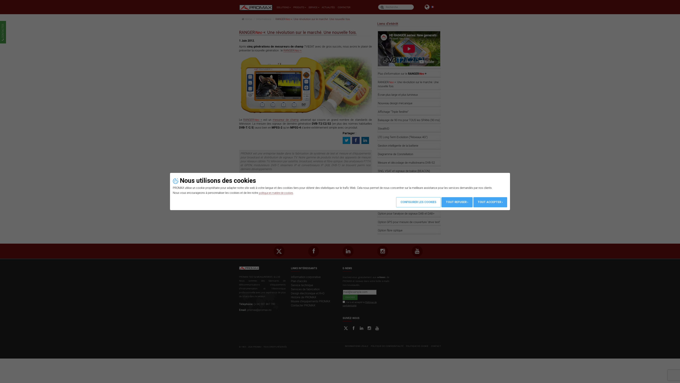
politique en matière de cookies (278, 193)
